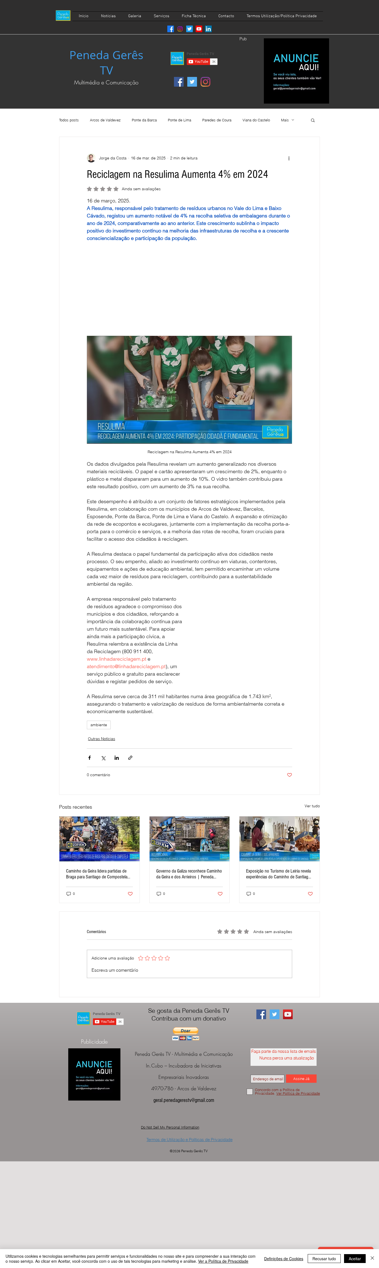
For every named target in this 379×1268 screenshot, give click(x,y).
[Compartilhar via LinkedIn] (116, 757)
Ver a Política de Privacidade (223, 1261)
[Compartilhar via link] (130, 757)
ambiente (98, 724)
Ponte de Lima (179, 120)
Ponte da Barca (144, 120)
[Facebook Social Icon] (179, 82)
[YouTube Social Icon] (288, 1014)
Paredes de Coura (216, 120)
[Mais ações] (288, 158)
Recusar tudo (324, 1258)
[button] (312, 120)
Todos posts (69, 120)
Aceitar (355, 1258)
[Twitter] (189, 29)
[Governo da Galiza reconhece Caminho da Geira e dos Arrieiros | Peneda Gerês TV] (190, 838)
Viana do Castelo (256, 120)
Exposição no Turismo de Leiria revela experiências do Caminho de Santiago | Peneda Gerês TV (278, 874)
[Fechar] (372, 1259)
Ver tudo (312, 805)
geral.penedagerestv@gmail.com (183, 1100)
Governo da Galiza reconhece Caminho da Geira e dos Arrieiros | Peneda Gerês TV (189, 874)
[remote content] (189, 288)
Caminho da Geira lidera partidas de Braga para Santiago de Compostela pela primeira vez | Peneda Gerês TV (97, 874)
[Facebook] (170, 29)
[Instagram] (180, 29)
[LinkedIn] (208, 29)
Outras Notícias (101, 738)
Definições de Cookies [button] (283, 1258)
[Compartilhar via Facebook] (89, 757)
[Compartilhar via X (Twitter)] (103, 757)
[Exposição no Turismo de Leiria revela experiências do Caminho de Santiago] (279, 838)
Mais (285, 120)
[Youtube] (199, 29)
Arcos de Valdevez (105, 120)
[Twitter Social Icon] (192, 82)
